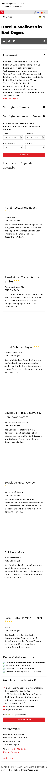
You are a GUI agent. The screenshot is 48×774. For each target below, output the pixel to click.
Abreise (29, 134)
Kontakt (5, 767)
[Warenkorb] (44, 17)
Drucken (42, 767)
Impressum (16, 767)
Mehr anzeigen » (11, 98)
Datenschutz (30, 767)
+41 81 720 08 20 (13, 6)
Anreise (7, 134)
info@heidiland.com (15, 3)
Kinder (28, 143)
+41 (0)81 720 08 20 (17, 749)
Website (7, 758)
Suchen (24, 155)
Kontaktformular (11, 752)
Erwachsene (9, 143)
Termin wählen (24, 719)
